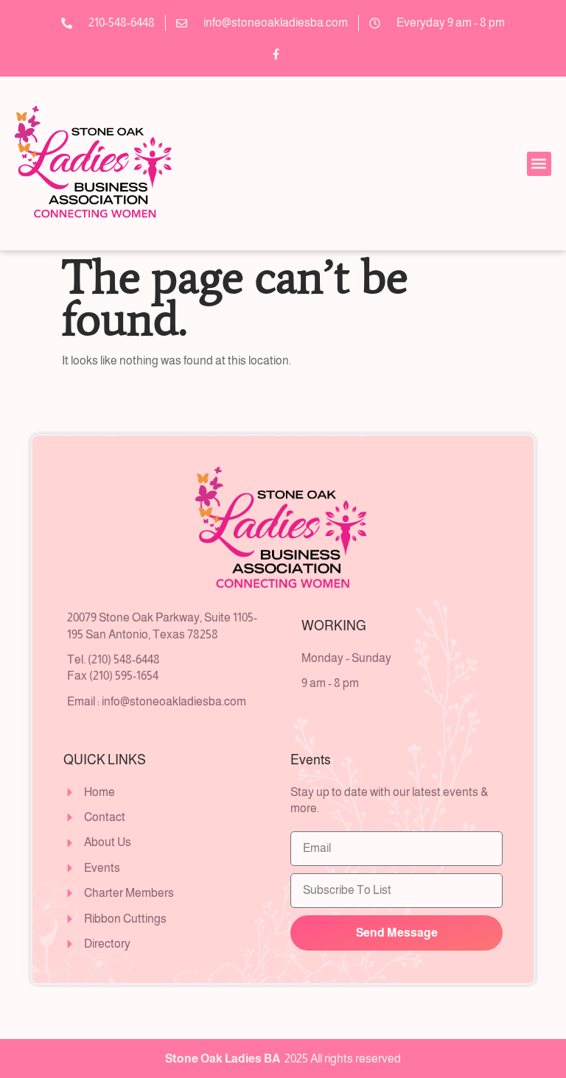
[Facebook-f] (275, 53)
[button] (539, 164)
